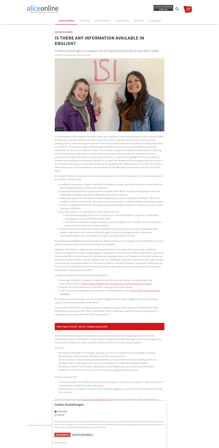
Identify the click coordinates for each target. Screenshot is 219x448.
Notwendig (62, 411)
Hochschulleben (67, 20)
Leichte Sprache (163, 6)
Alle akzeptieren (62, 435)
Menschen (138, 20)
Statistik (61, 415)
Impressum (38, 425)
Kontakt (31, 425)
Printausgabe (155, 20)
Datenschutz (48, 425)
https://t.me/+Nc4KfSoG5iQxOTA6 (97, 399)
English (163, 9)
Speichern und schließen (82, 435)
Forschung (85, 20)
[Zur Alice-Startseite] (64, 9)
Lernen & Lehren (102, 20)
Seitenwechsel (122, 20)
